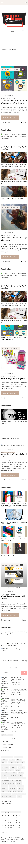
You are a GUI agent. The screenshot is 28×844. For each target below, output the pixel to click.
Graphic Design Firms (8, 452)
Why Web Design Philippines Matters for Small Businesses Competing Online (17, 680)
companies (5, 767)
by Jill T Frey (9, 95)
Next (16, 667)
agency (12, 759)
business (19, 764)
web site (23, 793)
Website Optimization (8, 98)
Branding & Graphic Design (9, 556)
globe (20, 775)
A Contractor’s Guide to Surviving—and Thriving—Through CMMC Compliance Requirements (14, 147)
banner (4, 762)
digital (21, 772)
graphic (11, 778)
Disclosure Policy (8, 744)
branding (11, 764)
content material (7, 770)
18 (5, 825)
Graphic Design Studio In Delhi (10, 438)
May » (7, 832)
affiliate (5, 759)
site (14, 791)
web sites (12, 796)
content (21, 767)
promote (4, 788)
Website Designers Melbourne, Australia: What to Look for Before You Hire (19, 713)
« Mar (3, 832)
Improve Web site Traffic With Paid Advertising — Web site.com (14, 644)
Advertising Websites (8, 594)
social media (6, 793)
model (19, 783)
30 (19, 828)
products (13, 786)
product (4, 786)
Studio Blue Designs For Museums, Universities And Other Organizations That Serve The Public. (14, 505)
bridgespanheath (6, 801)
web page (15, 793)
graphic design (21, 778)
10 (2, 823)
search (21, 788)
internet (19, 780)
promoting (13, 788)
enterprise (12, 775)
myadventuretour (6, 803)
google (4, 778)
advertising (18, 757)
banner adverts (14, 762)
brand (4, 764)
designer (5, 772)
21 (13, 825)
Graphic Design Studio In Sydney (13, 379)
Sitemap (5, 741)
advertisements (7, 757)
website (4, 796)
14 (13, 823)
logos (4, 783)
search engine (6, 791)
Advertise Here (7, 747)
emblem (4, 775)
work (19, 796)
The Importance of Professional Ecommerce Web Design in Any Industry (14, 165)
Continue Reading (9, 117)
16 (19, 823)
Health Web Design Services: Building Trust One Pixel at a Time (18, 723)
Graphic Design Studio (8, 376)
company (13, 767)
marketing (11, 783)
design (17, 770)
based (23, 762)
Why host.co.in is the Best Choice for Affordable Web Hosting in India (19, 690)
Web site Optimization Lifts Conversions (13, 198)
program (20, 786)
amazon (19, 759)
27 (11, 828)
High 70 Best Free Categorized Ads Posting (14, 660)
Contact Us (6, 750)
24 (2, 828)
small (20, 791)
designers (13, 772)
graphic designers (8, 780)
